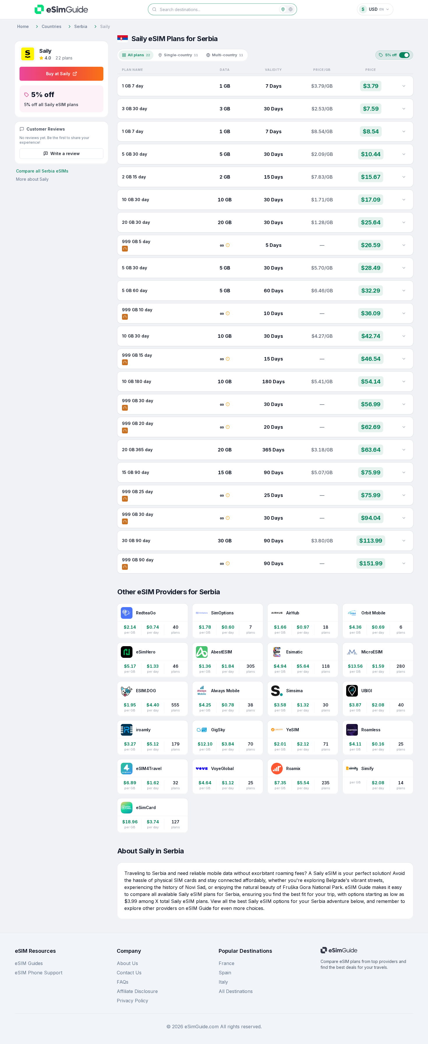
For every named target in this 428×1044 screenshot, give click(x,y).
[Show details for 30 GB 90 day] (403, 540)
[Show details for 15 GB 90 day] (403, 472)
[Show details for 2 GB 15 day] (403, 177)
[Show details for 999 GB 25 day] (403, 495)
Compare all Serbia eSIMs (42, 170)
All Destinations (236, 991)
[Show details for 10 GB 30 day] (403, 199)
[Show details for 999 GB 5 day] (403, 245)
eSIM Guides (29, 963)
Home (23, 26)
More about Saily (32, 179)
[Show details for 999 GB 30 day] (403, 404)
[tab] (136, 55)
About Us (127, 963)
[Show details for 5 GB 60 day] (403, 290)
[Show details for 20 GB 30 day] (403, 222)
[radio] (283, 9)
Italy (223, 982)
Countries (51, 26)
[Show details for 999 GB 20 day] (403, 427)
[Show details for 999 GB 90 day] (403, 563)
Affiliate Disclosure (137, 991)
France (226, 963)
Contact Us (129, 973)
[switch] (394, 55)
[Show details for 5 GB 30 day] (403, 154)
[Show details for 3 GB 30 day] (403, 108)
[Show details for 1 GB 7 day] (403, 86)
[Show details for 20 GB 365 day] (403, 449)
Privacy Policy (132, 1000)
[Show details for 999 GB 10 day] (403, 313)
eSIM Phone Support (38, 973)
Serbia (80, 26)
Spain (225, 973)
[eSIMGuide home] (61, 9)
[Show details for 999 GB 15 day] (403, 358)
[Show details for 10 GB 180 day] (403, 381)
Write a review (65, 153)
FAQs (122, 982)
